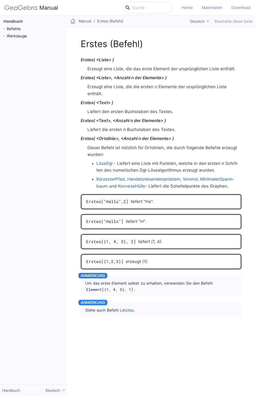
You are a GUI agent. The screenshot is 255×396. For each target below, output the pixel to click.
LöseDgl (104, 163)
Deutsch (197, 21)
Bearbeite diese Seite (234, 21)
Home (187, 7)
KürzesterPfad (110, 179)
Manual (48, 7)
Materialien (212, 7)
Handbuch (13, 21)
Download (241, 7)
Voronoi (190, 179)
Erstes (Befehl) (110, 21)
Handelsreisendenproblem (153, 179)
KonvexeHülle (131, 186)
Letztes (127, 310)
